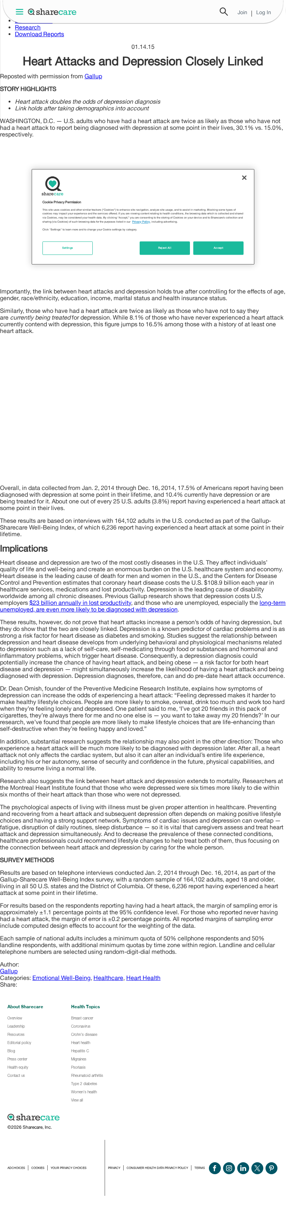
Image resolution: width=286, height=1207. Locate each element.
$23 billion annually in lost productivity (80, 602)
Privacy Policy (141, 221)
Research (28, 27)
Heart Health (143, 977)
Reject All (165, 247)
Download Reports (39, 34)
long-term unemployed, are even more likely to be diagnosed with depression (143, 606)
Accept (218, 247)
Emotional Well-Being (61, 977)
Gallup (93, 76)
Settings (67, 247)
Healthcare (108, 977)
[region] (143, 217)
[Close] (244, 177)
